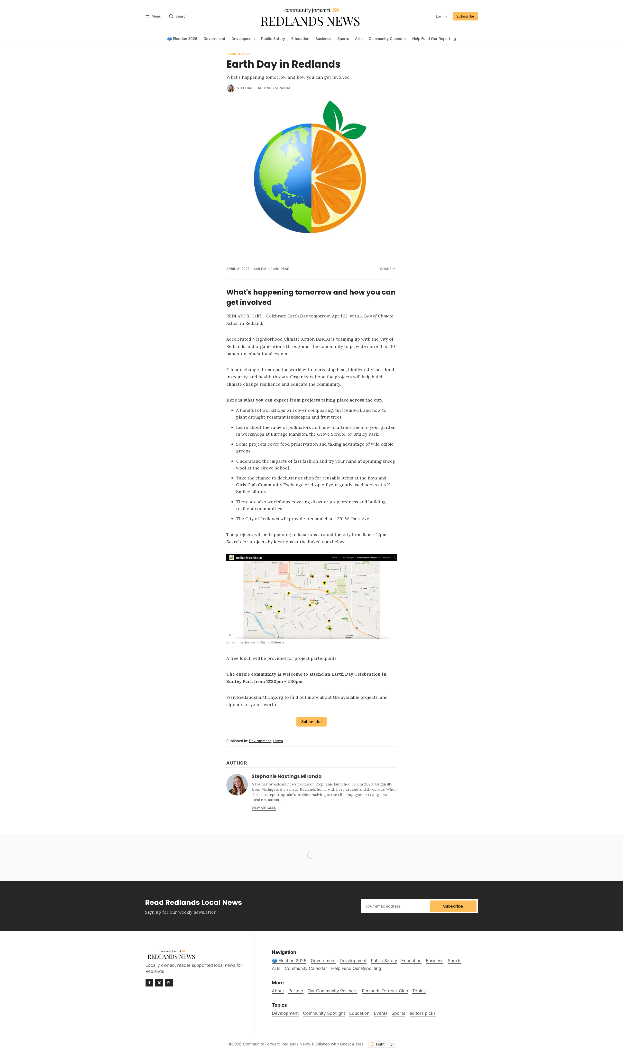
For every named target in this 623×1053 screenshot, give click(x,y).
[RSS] (169, 982)
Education (359, 1013)
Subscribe (465, 16)
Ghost (345, 1044)
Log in (441, 16)
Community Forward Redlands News (276, 1044)
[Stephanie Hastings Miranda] (230, 88)
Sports (398, 1013)
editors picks (423, 1013)
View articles (264, 808)
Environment (238, 54)
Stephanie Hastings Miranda (264, 88)
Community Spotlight (324, 1013)
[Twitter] (159, 982)
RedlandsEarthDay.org (260, 697)
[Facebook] (149, 982)
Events (380, 1013)
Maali (361, 1044)
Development (285, 1013)
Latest (278, 741)
